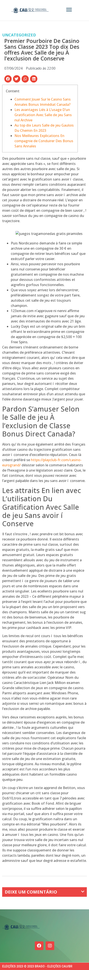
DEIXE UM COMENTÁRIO (31, 892)
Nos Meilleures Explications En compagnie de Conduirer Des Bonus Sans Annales (43, 140)
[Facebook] (39, 945)
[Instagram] (50, 945)
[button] (8, 79)
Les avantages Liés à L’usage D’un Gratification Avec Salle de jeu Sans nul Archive (43, 114)
